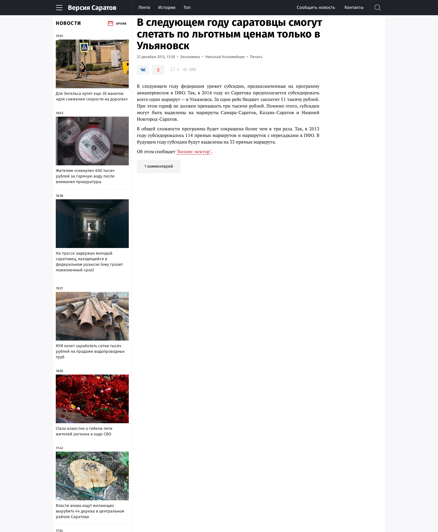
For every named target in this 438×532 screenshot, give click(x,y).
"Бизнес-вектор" (193, 151)
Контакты (353, 7)
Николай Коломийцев (225, 57)
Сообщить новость (316, 7)
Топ (187, 7)
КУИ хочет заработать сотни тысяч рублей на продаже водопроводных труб (90, 351)
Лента (144, 7)
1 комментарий (158, 166)
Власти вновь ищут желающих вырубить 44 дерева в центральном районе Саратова (90, 511)
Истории (166, 7)
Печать (256, 57)
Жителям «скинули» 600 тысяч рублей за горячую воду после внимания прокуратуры (85, 176)
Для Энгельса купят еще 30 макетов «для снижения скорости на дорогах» (92, 96)
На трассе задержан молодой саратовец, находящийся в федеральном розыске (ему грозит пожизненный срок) (89, 261)
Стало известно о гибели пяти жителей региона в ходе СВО (84, 431)
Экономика (190, 57)
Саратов (92, 8)
